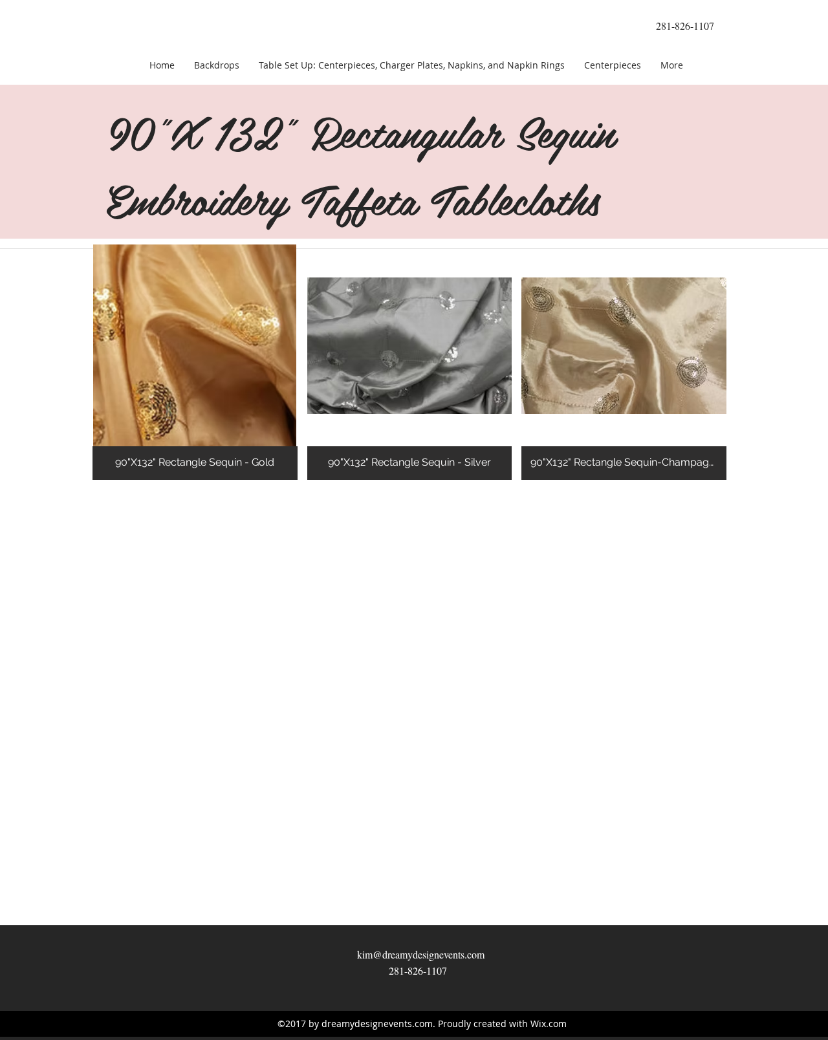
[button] (195, 362)
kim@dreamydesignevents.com (421, 954)
